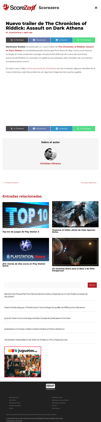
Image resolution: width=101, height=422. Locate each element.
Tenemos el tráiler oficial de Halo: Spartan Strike (73, 231)
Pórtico (11, 408)
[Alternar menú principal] (96, 7)
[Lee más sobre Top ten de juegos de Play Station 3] (25, 215)
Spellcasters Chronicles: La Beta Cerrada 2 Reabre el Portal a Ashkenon (34, 329)
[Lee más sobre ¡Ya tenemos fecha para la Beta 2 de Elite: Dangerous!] (75, 252)
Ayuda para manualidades (60, 400)
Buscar (92, 285)
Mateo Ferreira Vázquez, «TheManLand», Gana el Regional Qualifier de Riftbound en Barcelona (44, 307)
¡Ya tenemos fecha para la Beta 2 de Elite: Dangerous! (73, 269)
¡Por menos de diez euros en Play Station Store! (23, 265)
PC (7, 33)
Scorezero (49, 7)
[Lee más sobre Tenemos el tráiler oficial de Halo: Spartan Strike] (75, 214)
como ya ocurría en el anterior (41, 68)
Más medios (56, 408)
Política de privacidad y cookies (46, 414)
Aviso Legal (31, 414)
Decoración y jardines (59, 403)
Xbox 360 (28, 33)
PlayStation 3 (16, 33)
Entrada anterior (11, 183)
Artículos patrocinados (13, 414)
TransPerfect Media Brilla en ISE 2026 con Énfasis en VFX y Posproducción (36, 340)
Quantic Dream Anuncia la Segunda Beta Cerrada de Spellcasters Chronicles (37, 318)
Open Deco (12, 400)
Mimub (54, 405)
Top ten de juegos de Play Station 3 (20, 232)
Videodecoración (57, 397)
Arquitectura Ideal (15, 405)
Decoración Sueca (14, 403)
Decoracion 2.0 (13, 397)
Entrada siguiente (89, 183)
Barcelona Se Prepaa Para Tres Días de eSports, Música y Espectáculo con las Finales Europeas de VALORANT (45, 295)
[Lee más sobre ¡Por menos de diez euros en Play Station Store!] (25, 249)
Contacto (24, 414)
